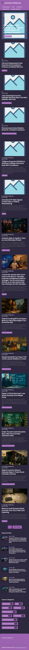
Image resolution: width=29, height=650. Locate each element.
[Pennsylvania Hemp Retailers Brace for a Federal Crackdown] (14, 115)
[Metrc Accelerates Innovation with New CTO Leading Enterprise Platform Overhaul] (5, 590)
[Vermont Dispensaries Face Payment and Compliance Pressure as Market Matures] (14, 50)
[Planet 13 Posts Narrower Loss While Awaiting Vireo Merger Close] (14, 380)
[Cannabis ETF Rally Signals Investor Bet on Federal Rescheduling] (14, 187)
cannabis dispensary (16, 9)
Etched (4, 294)
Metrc (13, 7)
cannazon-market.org (20, 647)
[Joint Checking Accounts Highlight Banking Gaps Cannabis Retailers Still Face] (14, 82)
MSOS (4, 213)
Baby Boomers (7, 36)
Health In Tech (6, 250)
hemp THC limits (6, 369)
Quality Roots (6, 9)
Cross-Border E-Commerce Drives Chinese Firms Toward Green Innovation (17, 571)
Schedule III (19, 7)
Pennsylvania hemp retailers (9, 133)
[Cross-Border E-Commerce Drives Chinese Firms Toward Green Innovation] (5, 570)
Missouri (5, 521)
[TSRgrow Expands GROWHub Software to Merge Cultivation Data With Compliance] (14, 148)
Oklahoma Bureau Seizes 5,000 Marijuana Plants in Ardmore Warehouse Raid (18, 561)
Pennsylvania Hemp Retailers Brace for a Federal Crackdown (13, 129)
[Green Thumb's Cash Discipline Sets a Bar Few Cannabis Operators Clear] (14, 419)
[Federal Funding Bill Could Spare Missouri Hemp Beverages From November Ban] (14, 306)
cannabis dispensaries (9, 619)
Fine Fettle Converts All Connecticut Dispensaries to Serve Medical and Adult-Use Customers (17, 551)
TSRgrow (5, 175)
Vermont (4, 70)
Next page (17, 527)
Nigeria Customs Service (8, 484)
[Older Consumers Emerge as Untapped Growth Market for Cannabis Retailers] (14, 25)
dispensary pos (6, 7)
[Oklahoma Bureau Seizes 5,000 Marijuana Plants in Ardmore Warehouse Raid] (5, 560)
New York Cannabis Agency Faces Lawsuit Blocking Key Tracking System (17, 581)
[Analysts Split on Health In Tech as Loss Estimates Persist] (14, 225)
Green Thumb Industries (8, 445)
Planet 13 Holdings (7, 407)
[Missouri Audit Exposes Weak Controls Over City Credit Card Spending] (14, 496)
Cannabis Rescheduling (9, 627)
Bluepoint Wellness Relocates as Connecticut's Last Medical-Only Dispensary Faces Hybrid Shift (18, 540)
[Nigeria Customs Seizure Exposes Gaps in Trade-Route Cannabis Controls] (14, 457)
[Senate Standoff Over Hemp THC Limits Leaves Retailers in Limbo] (14, 344)
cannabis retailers (7, 103)
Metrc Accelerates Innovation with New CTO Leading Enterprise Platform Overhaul (17, 590)
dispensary (6, 615)
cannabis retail (19, 615)
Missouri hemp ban (7, 332)
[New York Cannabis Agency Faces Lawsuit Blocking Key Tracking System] (5, 580)
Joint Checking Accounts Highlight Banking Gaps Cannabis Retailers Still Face (14, 97)
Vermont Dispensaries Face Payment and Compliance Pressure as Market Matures (12, 65)
